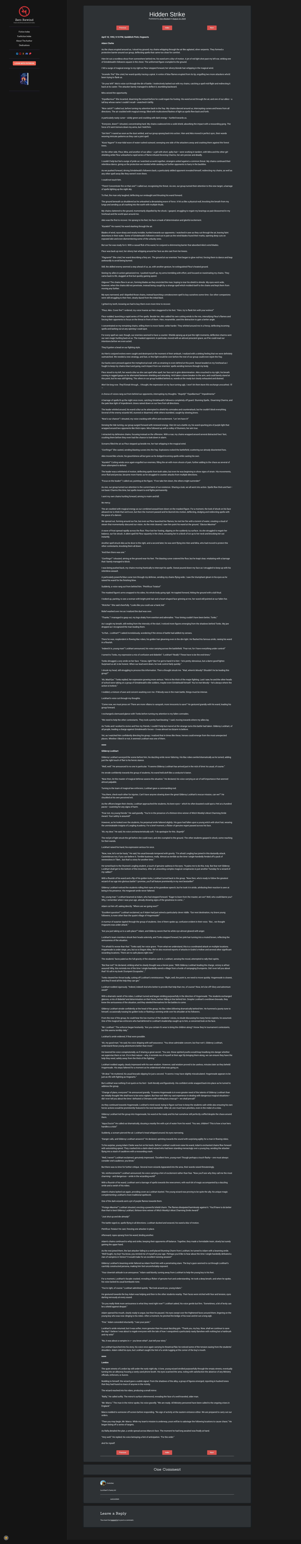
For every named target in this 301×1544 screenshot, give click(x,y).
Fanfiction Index (24, 36)
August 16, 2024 (179, 19)
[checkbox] (6, 1538)
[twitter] (17, 54)
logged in (114, 1520)
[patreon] (30, 54)
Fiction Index (24, 31)
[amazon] (23, 54)
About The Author (24, 41)
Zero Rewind (24, 20)
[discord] (26, 54)
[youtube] (20, 54)
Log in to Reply (114, 1499)
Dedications (24, 45)
